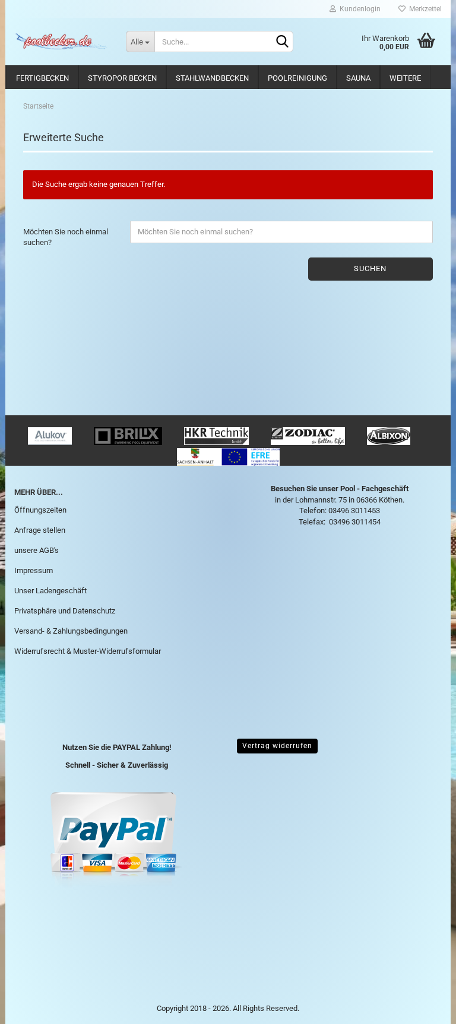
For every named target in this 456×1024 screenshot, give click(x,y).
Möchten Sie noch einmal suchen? (65, 237)
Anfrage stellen (39, 530)
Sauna (358, 78)
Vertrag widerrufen (277, 746)
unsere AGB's (36, 550)
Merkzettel (424, 9)
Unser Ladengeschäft (50, 590)
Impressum (33, 570)
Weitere (405, 78)
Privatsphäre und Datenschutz (64, 610)
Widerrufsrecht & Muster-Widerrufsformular (87, 651)
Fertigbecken (42, 78)
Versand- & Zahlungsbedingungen (71, 631)
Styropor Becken (122, 78)
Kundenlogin (358, 9)
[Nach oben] (423, 1006)
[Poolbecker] (61, 41)
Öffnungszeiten (40, 509)
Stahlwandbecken (212, 78)
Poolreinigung (297, 78)
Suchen (370, 268)
